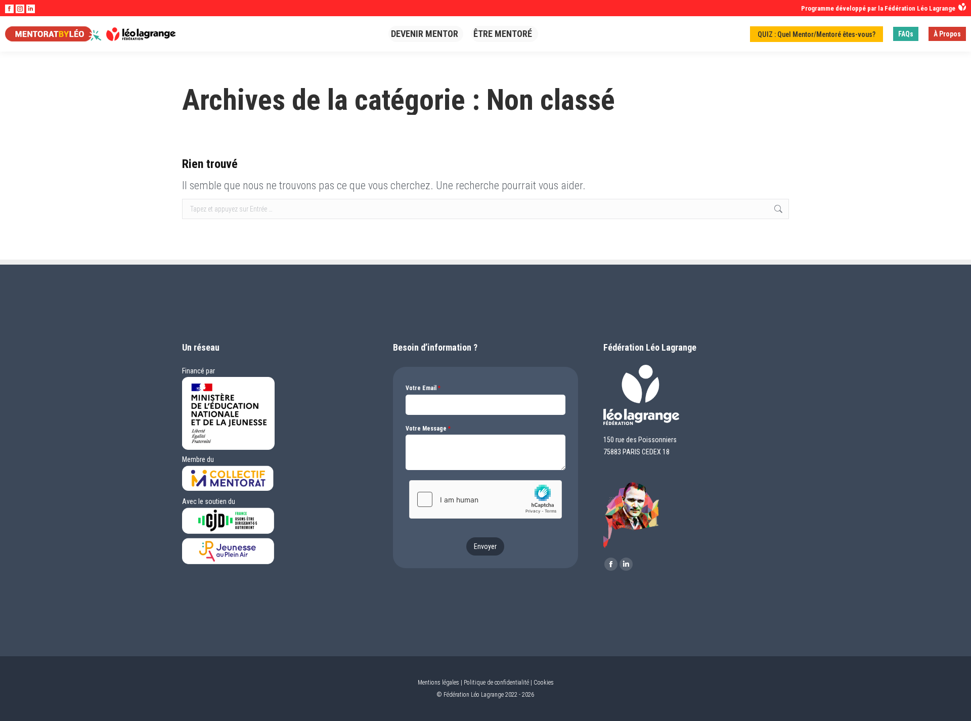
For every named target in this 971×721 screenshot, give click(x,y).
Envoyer (485, 546)
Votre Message (428, 428)
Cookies (544, 682)
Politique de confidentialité (496, 682)
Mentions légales (438, 682)
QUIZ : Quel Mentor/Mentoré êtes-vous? (816, 34)
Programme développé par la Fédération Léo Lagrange (879, 8)
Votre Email (423, 388)
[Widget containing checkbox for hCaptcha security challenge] (485, 499)
